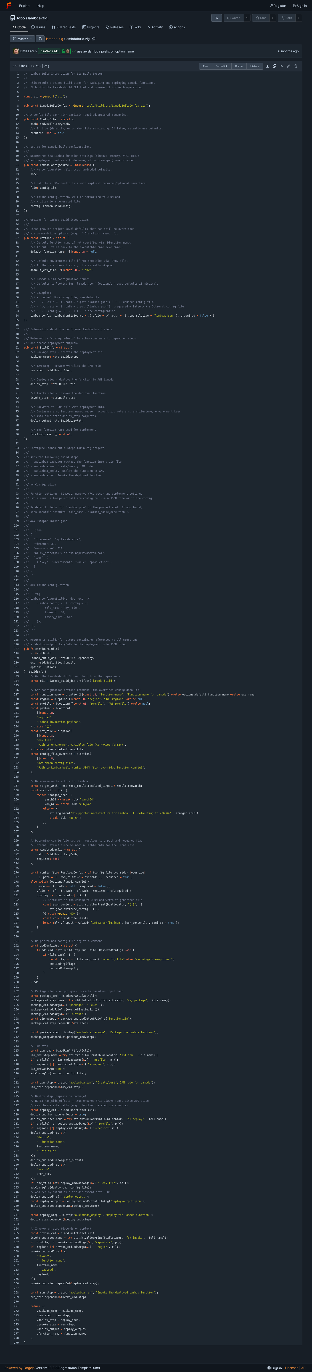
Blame (239, 66)
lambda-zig (38, 18)
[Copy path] (93, 39)
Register (280, 6)
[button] (40, 38)
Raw (205, 66)
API (303, 1368)
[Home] (8, 6)
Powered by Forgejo (19, 1368)
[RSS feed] (216, 18)
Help (40, 6)
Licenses (291, 1368)
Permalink (221, 66)
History (254, 66)
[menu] (274, 1368)
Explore (24, 6)
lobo (21, 18)
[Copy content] (274, 66)
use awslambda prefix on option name (105, 51)
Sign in (302, 6)
